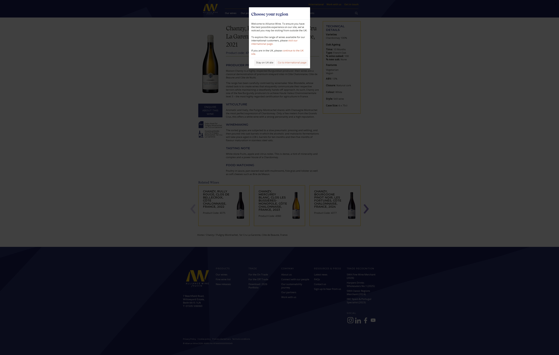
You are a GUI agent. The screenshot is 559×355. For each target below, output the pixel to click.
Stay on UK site (264, 62)
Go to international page (292, 62)
